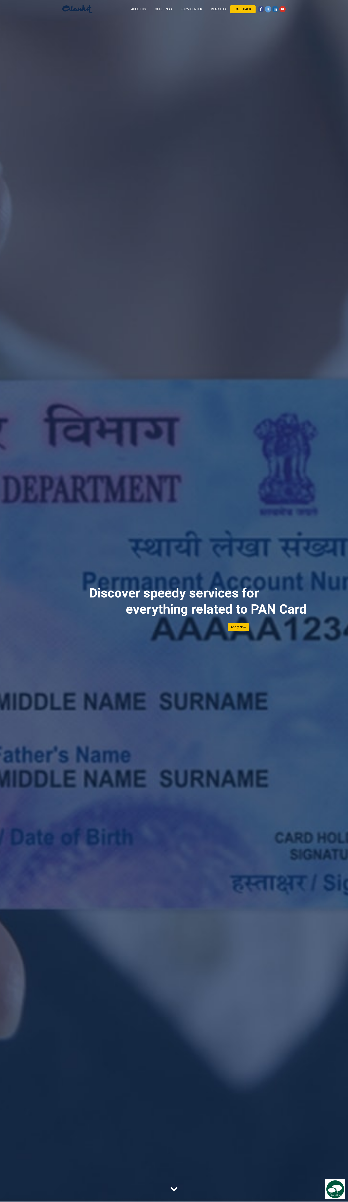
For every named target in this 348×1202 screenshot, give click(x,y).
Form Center (191, 9)
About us (138, 9)
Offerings (163, 9)
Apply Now (238, 627)
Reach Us (218, 9)
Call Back (243, 9)
